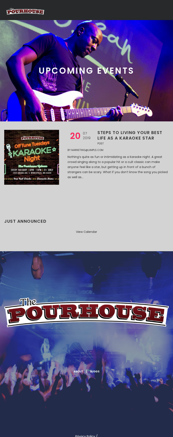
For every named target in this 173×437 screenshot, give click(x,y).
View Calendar (86, 232)
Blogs (95, 371)
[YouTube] (123, 358)
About (78, 371)
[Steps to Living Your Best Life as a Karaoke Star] (31, 157)
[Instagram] (98, 358)
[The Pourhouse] (86, 312)
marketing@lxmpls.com (87, 150)
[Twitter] (73, 358)
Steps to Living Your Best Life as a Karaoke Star (129, 135)
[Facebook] (48, 358)
